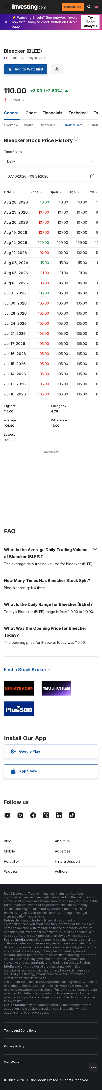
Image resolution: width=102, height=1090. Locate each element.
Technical (78, 112)
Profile (29, 125)
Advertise (63, 851)
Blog (7, 841)
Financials (52, 112)
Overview (11, 125)
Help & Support (67, 861)
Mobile (9, 851)
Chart (31, 112)
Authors (61, 871)
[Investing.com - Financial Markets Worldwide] (29, 7)
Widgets (11, 871)
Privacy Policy (14, 1046)
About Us (62, 841)
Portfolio (11, 861)
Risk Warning (13, 1062)
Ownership (47, 125)
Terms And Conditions (20, 1030)
